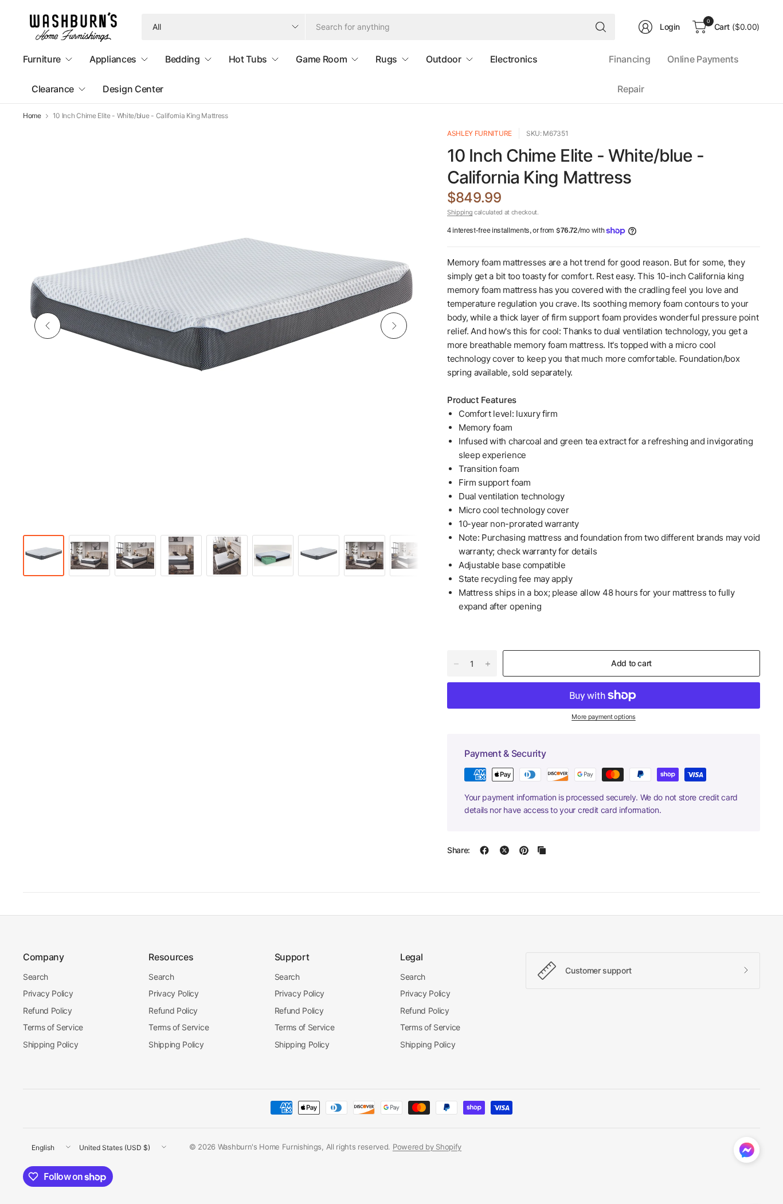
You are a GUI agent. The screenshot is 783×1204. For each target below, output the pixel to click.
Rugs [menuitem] (386, 59)
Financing (629, 59)
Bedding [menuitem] (182, 59)
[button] (746, 1152)
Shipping (459, 212)
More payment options (603, 717)
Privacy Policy (48, 993)
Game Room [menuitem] (321, 59)
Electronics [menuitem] (513, 59)
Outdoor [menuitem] (443, 59)
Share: (458, 850)
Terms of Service (53, 1027)
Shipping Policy (50, 1044)
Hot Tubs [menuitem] (248, 59)
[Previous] (47, 325)
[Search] (600, 27)
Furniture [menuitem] (42, 59)
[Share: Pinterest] (523, 850)
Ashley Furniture (479, 133)
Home (32, 115)
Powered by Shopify (427, 1146)
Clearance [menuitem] (53, 89)
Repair (630, 89)
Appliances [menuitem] (112, 59)
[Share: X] (504, 850)
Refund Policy (47, 1010)
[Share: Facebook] (484, 850)
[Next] (394, 325)
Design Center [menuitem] (133, 89)
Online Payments (702, 59)
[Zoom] (396, 149)
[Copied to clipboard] (541, 850)
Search (35, 977)
